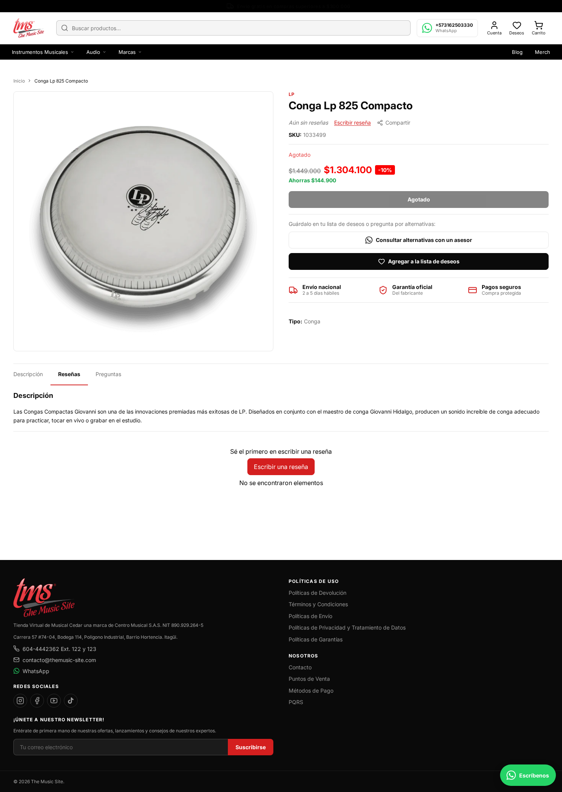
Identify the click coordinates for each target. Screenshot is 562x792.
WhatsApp (36, 671)
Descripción (28, 374)
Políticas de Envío (310, 616)
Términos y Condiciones (318, 604)
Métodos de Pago (311, 690)
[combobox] (233, 28)
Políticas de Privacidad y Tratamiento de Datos (347, 627)
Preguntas (108, 374)
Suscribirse (251, 747)
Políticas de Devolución (317, 592)
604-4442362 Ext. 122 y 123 (59, 649)
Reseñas (69, 374)
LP (292, 94)
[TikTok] (71, 701)
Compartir (397, 122)
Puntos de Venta (309, 678)
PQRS (296, 702)
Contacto (300, 667)
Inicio (19, 81)
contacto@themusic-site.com (59, 660)
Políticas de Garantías (316, 639)
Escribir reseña (352, 122)
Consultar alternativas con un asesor (424, 240)
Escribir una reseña (281, 467)
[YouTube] (54, 701)
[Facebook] (37, 701)
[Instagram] (20, 701)
